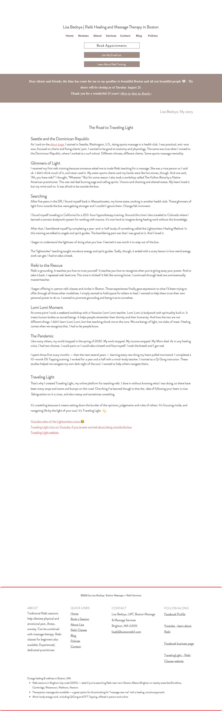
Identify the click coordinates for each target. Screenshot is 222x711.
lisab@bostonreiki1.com (126, 631)
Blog (73, 635)
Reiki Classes (79, 630)
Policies (75, 641)
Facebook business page (179, 643)
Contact (76, 646)
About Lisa (77, 624)
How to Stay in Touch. (135, 93)
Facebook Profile (174, 614)
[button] (97, 35)
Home (74, 613)
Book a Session (80, 619)
